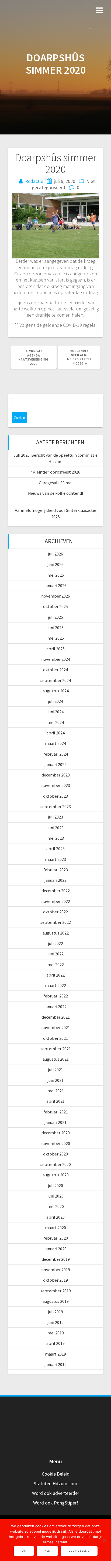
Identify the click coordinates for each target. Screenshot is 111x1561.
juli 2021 (55, 1069)
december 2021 (55, 1017)
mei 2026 (55, 575)
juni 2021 (56, 1080)
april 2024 (55, 733)
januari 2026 (56, 585)
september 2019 (55, 1290)
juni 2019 (56, 1322)
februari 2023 (55, 869)
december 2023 (55, 775)
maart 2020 (55, 1227)
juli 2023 (55, 817)
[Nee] (104, 1540)
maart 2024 (55, 743)
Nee (47, 1550)
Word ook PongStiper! (55, 1503)
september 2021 (55, 1048)
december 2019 (55, 1259)
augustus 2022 (56, 933)
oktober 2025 (55, 606)
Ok (24, 1550)
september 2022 (55, 922)
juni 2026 (56, 564)
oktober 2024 (55, 669)
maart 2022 (55, 985)
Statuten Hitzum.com (55, 1483)
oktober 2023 (55, 796)
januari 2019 (56, 1364)
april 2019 (55, 1343)
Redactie (34, 181)
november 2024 (55, 659)
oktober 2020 (55, 1154)
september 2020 (55, 1164)
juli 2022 (55, 943)
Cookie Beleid (56, 1474)
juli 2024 (55, 701)
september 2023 (55, 806)
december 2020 (55, 1132)
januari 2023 (56, 880)
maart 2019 (55, 1354)
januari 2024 (56, 764)
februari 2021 (55, 1112)
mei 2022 (55, 964)
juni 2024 (56, 711)
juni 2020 (56, 1196)
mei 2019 (55, 1332)
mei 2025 (55, 638)
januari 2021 (56, 1122)
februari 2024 (55, 754)
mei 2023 (55, 838)
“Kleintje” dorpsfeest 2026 (55, 472)
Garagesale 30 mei (55, 482)
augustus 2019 (56, 1301)
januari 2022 (56, 1006)
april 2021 (55, 1101)
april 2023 (55, 848)
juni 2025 (56, 627)
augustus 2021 (56, 1059)
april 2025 (55, 648)
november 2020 (55, 1143)
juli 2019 (55, 1311)
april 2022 (55, 975)
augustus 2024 (56, 690)
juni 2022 (56, 953)
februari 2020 (55, 1238)
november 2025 (55, 596)
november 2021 (55, 1027)
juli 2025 (55, 617)
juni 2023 (56, 827)
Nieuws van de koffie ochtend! (55, 493)
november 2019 (55, 1269)
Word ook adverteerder (55, 1493)
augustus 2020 (56, 1174)
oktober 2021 (55, 1038)
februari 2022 (55, 996)
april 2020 (55, 1217)
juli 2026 (55, 554)
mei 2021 (55, 1090)
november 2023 (55, 785)
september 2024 (55, 680)
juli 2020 (55, 1185)
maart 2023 (55, 859)
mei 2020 (55, 1206)
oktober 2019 (55, 1280)
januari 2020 (56, 1248)
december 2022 (55, 890)
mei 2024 (55, 722)
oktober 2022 (55, 911)
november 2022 (55, 901)
